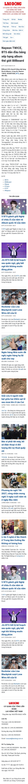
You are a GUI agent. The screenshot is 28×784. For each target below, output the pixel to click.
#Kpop (6, 184)
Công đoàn (6, 30)
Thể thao (6, 23)
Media (20, 19)
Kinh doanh (14, 23)
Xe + (11, 37)
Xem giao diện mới (9, 41)
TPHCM (4, 457)
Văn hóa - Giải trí (17, 30)
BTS (17, 73)
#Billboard (7, 182)
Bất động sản (7, 34)
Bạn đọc (21, 27)
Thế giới (5, 37)
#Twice (6, 186)
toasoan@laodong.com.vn (14, 738)
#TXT (6, 188)
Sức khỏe (17, 34)
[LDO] (14, 207)
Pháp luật (6, 27)
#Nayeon (7, 190)
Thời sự (13, 27)
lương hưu (20, 556)
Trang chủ (6, 19)
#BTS (6, 180)
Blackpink (17, 319)
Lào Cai (3, 410)
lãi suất (21, 369)
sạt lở (11, 415)
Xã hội (13, 19)
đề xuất (10, 508)
